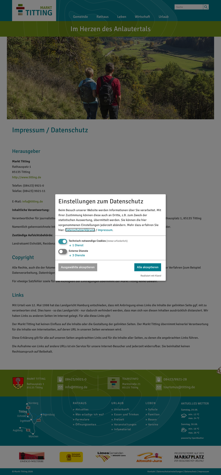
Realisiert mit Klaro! (151, 275)
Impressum (105, 230)
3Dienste (77, 255)
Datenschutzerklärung (80, 230)
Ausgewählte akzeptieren (78, 267)
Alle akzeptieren (147, 267)
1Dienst (76, 245)
